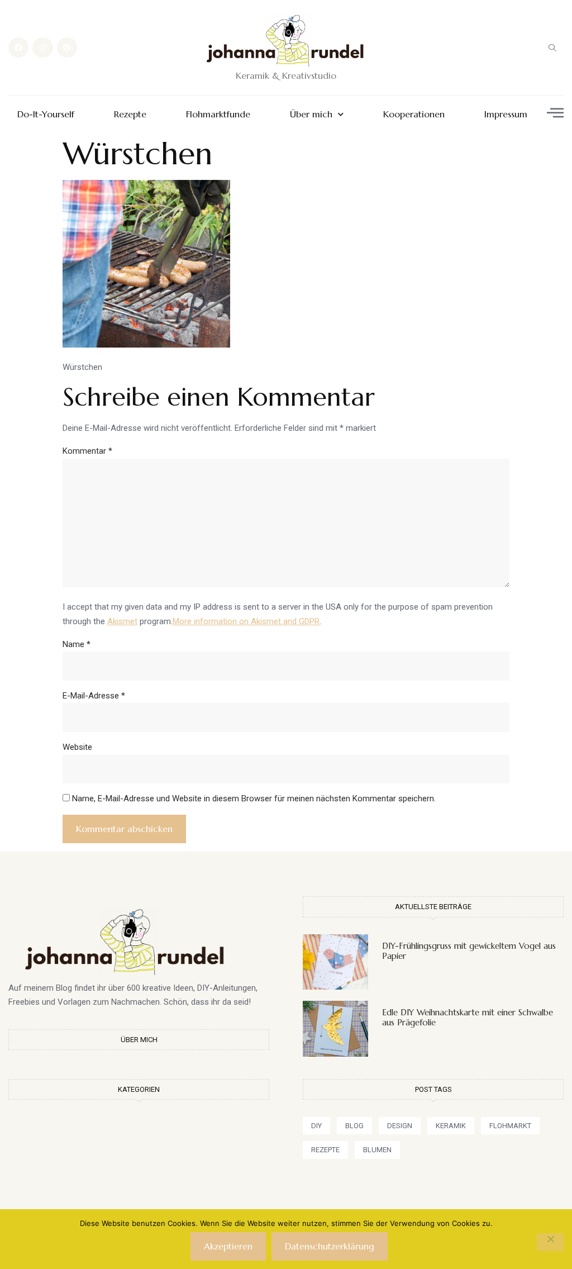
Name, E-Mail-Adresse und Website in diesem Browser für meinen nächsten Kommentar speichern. (254, 798)
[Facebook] (18, 47)
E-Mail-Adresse (94, 696)
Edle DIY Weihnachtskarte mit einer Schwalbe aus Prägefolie (467, 1017)
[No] (550, 1242)
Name (76, 644)
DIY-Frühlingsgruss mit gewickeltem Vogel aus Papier (469, 950)
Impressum (505, 114)
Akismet (122, 621)
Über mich (311, 114)
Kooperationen (414, 114)
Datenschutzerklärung (329, 1246)
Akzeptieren (228, 1246)
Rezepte (130, 114)
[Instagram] (42, 47)
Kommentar (87, 451)
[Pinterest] (67, 47)
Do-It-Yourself (45, 114)
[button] (552, 47)
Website (77, 747)
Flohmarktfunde (218, 114)
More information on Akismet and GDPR (246, 621)
